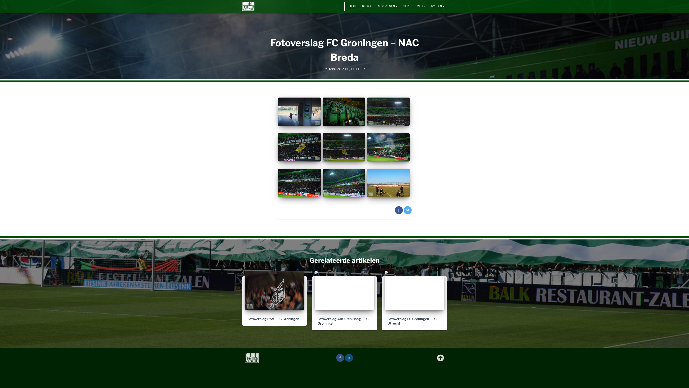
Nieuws (366, 6)
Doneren (420, 6)
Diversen (436, 6)
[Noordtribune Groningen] (248, 6)
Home (353, 6)
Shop (406, 6)
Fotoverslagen (386, 6)
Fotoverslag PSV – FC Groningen (273, 319)
